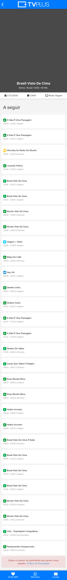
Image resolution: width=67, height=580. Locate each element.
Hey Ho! (11, 272)
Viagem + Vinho (14, 242)
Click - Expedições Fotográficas (22, 531)
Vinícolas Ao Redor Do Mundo (21, 150)
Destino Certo (13, 287)
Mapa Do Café (14, 257)
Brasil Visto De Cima (17, 181)
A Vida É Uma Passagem (19, 120)
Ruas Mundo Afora (16, 379)
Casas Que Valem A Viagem (20, 363)
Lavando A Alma (15, 165)
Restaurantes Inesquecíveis (20, 546)
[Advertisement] (33, 45)
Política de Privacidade (38, 563)
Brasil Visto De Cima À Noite (21, 440)
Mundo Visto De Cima (17, 211)
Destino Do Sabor (15, 348)
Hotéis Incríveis (14, 409)
